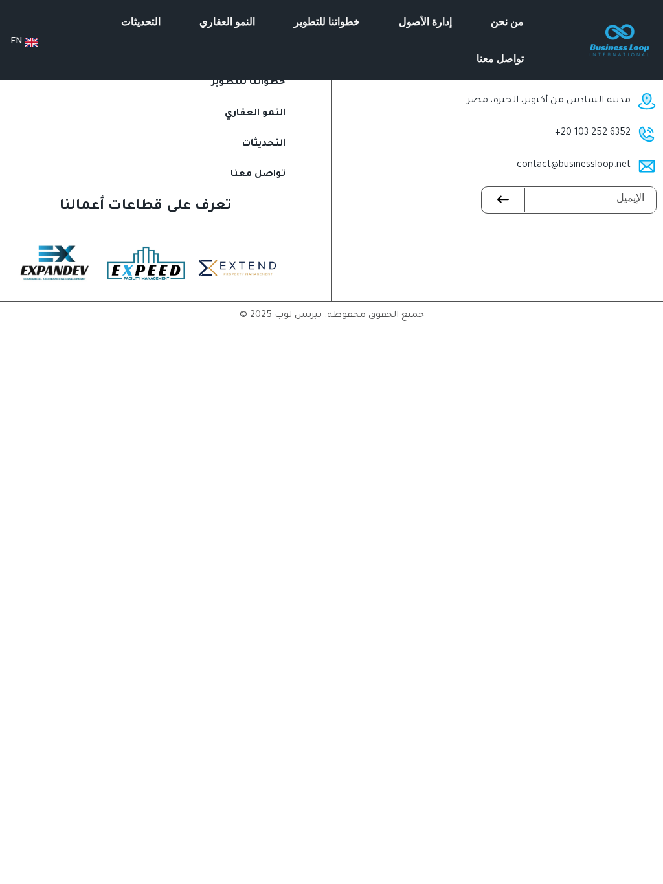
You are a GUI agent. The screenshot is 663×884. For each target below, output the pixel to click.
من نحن (507, 21)
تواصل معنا (500, 58)
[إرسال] (503, 200)
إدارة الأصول (425, 21)
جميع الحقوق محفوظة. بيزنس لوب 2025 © (332, 316)
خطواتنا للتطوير (327, 21)
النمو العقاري (227, 21)
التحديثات (141, 21)
